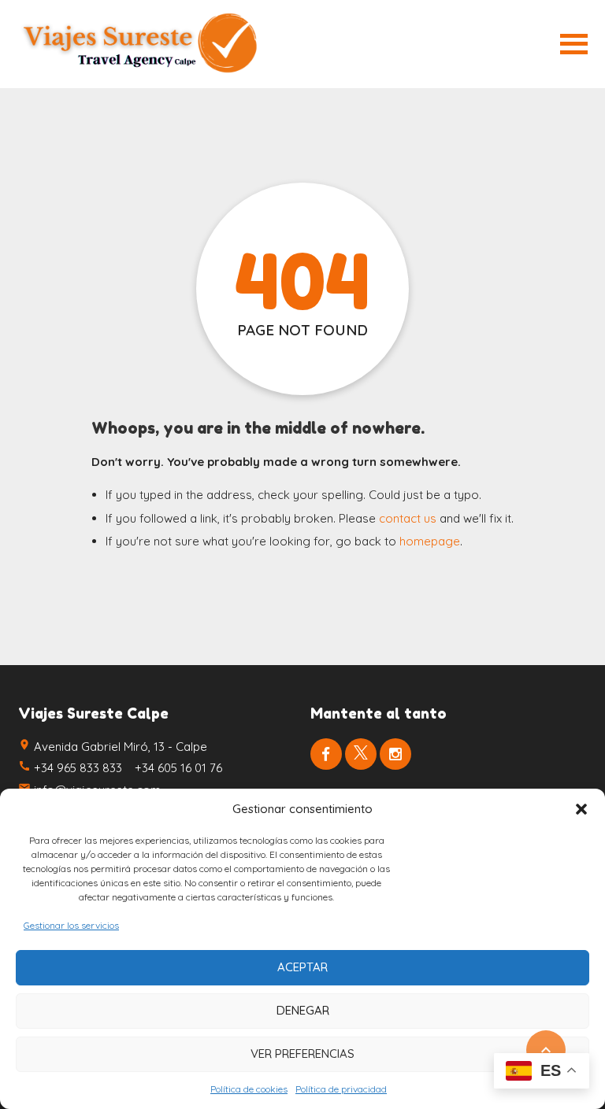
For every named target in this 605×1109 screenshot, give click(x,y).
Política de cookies (249, 1089)
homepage (429, 541)
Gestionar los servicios (71, 925)
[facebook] (326, 754)
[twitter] (361, 754)
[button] (581, 809)
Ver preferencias (302, 1053)
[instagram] (395, 754)
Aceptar (302, 966)
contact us (407, 518)
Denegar (303, 1010)
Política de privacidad (341, 1089)
